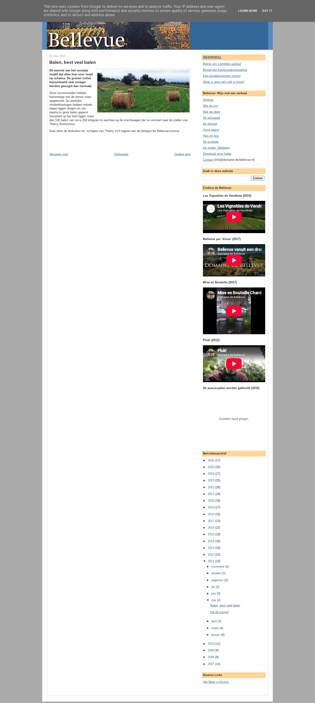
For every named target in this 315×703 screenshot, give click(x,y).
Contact (208, 159)
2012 (211, 554)
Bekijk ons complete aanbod (222, 64)
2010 (211, 643)
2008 (211, 657)
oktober (216, 573)
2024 (211, 473)
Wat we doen (211, 112)
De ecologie (211, 142)
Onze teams (211, 130)
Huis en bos (211, 136)
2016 (211, 527)
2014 (211, 541)
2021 (211, 494)
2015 (211, 534)
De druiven (210, 124)
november (218, 566)
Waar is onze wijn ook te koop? (224, 82)
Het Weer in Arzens (216, 682)
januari (216, 634)
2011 (211, 561)
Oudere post (182, 154)
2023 (211, 480)
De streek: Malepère (216, 147)
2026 (211, 460)
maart (215, 628)
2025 (211, 467)
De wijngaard (211, 118)
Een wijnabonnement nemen (222, 76)
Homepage (121, 154)
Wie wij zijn (210, 106)
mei (214, 600)
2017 (211, 521)
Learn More (247, 10)
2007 (211, 664)
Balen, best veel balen (72, 62)
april (214, 621)
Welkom (208, 100)
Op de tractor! (219, 612)
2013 (211, 548)
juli (213, 587)
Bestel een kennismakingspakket (225, 70)
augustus (217, 580)
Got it (267, 10)
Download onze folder (217, 153)
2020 (211, 500)
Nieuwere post (58, 154)
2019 (211, 507)
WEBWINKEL (212, 57)
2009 (211, 650)
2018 (211, 514)
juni (214, 593)
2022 (211, 487)
